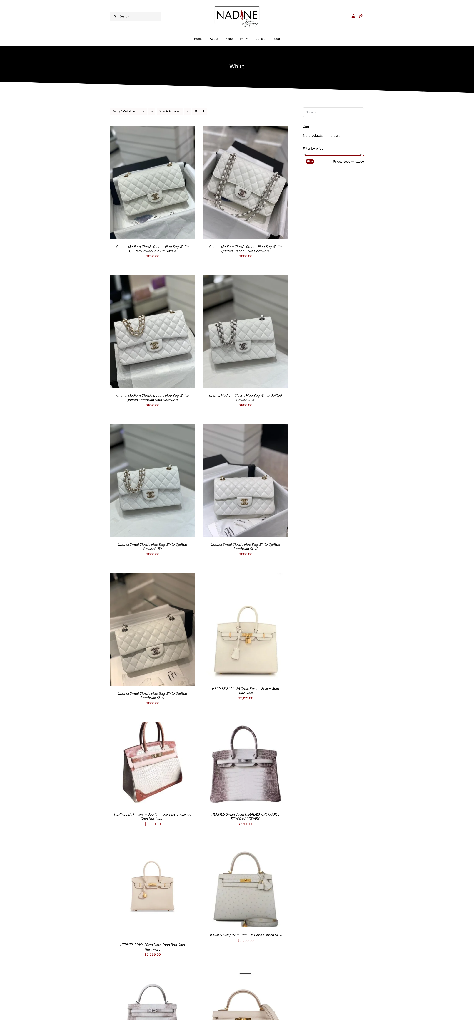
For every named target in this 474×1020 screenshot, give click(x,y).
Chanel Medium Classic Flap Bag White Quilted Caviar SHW (245, 397)
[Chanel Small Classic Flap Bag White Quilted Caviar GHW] (152, 427)
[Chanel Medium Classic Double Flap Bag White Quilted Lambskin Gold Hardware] (152, 278)
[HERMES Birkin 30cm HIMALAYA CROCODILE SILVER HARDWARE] (245, 725)
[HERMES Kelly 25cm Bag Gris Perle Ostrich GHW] (245, 846)
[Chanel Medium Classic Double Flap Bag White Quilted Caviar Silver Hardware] (245, 129)
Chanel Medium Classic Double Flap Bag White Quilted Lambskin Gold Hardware (152, 397)
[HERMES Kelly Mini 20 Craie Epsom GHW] (245, 976)
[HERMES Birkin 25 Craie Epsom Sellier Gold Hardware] (245, 576)
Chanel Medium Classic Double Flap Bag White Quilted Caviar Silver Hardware (245, 248)
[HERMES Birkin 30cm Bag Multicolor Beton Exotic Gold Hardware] (152, 725)
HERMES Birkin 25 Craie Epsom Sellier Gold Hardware (245, 690)
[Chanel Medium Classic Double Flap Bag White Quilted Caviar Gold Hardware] (152, 129)
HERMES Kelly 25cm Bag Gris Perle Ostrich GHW (245, 934)
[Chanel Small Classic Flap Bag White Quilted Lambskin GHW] (245, 427)
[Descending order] (152, 111)
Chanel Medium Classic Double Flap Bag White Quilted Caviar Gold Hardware (152, 248)
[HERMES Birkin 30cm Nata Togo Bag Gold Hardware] (152, 846)
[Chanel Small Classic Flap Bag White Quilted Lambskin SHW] (152, 576)
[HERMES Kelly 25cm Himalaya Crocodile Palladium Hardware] (152, 976)
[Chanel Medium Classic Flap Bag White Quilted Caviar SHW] (245, 278)
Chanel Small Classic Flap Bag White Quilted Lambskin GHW (245, 546)
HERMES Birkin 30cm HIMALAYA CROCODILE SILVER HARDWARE (245, 816)
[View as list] (203, 111)
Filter (310, 161)
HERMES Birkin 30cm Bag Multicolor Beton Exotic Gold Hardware (152, 816)
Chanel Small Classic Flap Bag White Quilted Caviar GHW (152, 546)
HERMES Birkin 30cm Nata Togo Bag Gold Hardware (152, 947)
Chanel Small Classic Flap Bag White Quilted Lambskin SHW (152, 695)
